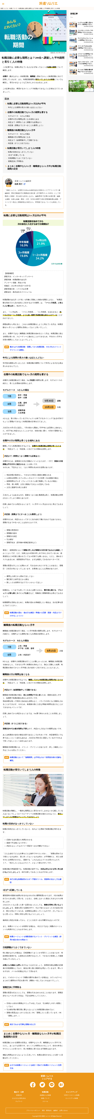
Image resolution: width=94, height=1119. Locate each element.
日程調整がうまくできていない (20, 158)
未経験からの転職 (45, 1095)
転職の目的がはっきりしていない (21, 152)
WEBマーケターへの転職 (71, 1095)
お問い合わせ (63, 1110)
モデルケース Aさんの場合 (19, 116)
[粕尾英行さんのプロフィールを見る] (24, 184)
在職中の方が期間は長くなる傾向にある (23, 119)
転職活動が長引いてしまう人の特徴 (23, 148)
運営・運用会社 (47, 1110)
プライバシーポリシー (33, 1110)
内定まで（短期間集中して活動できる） (23, 140)
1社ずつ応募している (16, 155)
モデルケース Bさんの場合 (19, 134)
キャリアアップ (71, 1092)
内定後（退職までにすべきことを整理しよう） (26, 125)
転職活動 (45, 1092)
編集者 (55, 1110)
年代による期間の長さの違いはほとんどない (25, 107)
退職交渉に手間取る (16, 161)
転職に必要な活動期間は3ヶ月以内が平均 (26, 103)
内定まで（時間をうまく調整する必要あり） (25, 122)
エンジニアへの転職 (71, 1098)
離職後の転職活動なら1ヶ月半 (21, 130)
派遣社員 (19, 1095)
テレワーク (18, 1101)
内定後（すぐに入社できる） (19, 143)
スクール (45, 1101)
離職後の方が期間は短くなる (19, 137)
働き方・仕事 (19, 1092)
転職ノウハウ (45, 1098)
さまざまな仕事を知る (19, 1098)
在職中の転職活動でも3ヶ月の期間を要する (27, 112)
